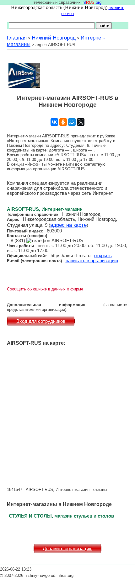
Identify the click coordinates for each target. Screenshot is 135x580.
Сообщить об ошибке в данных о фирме (45, 289)
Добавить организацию (67, 548)
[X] (80, 122)
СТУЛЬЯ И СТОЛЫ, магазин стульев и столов (61, 516)
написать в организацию (92, 260)
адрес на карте (68, 225)
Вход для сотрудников (40, 321)
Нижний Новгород (54, 38)
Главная (17, 38)
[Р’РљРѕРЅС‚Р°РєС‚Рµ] (54, 122)
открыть (103, 255)
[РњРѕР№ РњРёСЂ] (72, 122)
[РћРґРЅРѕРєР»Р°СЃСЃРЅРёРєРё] (63, 122)
